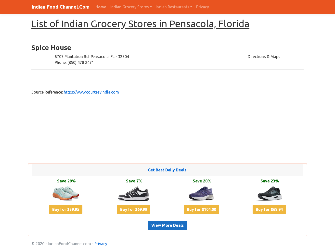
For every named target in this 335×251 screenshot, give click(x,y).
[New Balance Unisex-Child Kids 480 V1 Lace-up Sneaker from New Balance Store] (133, 194)
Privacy (202, 7)
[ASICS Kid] (65, 194)
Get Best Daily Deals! (167, 170)
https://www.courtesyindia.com (91, 92)
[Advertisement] (151, 129)
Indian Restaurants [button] (172, 7)
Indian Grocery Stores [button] (129, 7)
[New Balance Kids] (201, 194)
